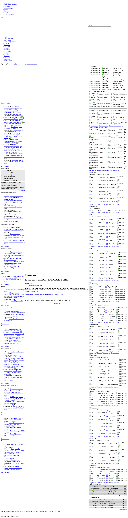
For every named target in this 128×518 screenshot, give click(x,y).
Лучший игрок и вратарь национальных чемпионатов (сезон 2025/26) (13, 419)
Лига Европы (8, 40)
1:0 (107, 180)
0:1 (106, 260)
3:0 (107, 187)
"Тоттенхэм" (103, 507)
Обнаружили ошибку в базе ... (13, 207)
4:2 (107, 426)
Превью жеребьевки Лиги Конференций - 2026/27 (13, 121)
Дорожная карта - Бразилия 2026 (12, 267)
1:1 (106, 267)
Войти (15, 64)
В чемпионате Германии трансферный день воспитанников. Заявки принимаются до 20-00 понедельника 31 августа (13, 109)
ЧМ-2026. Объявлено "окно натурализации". (14, 130)
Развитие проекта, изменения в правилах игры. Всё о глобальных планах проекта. (14, 235)
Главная (6, 3)
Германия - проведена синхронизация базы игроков (14, 118)
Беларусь (7, 57)
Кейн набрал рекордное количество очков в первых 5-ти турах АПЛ (13, 468)
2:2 (107, 223)
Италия (6, 48)
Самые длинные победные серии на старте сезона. (14, 392)
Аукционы (106, 170)
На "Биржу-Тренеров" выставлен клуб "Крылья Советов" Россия (14, 353)
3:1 (107, 343)
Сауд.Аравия (8, 60)
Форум (6, 9)
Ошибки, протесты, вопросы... (13, 196)
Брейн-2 (6, 11)
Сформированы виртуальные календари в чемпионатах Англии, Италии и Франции (14, 135)
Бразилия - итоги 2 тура (18, 289)
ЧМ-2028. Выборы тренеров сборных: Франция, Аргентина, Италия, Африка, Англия (13, 372)
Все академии (123, 509)
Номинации (106, 204)
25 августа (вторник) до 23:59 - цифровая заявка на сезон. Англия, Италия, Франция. (14, 155)
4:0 (107, 177)
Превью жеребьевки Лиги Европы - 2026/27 (13, 124)
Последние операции (95, 170)
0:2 (107, 476)
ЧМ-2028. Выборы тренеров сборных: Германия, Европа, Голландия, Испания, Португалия (13, 378)
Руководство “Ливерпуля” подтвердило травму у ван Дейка (14, 456)
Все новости (5, 166)
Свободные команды (10, 4)
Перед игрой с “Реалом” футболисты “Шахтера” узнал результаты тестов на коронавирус (14, 451)
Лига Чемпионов (9, 38)
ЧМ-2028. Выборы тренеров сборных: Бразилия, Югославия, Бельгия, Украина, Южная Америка (13, 365)
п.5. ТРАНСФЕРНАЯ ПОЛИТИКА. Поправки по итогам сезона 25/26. (13, 341)
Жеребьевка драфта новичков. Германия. (13, 127)
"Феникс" (102, 500)
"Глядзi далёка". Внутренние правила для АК (13, 293)
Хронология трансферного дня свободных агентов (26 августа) (13, 141)
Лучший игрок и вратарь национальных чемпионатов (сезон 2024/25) (14, 424)
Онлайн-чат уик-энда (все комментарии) (14, 277)
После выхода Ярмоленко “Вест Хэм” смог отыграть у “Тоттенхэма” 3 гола (13, 461)
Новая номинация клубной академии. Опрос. (12, 329)
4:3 (104, 210)
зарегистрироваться (31, 64)
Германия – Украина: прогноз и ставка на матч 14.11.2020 (13, 445)
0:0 (107, 219)
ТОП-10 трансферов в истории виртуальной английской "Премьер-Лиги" (14, 398)
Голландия (7, 51)
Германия (7, 45)
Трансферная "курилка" (15, 279)
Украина (6, 56)
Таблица (99, 204)
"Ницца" (101, 501)
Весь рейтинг (123, 495)
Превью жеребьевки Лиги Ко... (13, 218)
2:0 (107, 194)
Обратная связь (8, 14)
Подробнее (21, 190)
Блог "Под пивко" (16, 301)
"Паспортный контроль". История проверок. (13, 311)
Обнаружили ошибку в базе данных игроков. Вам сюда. (14, 241)
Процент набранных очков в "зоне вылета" (13, 389)
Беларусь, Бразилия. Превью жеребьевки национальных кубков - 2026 (13, 260)
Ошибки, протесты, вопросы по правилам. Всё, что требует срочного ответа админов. (14, 229)
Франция (7, 49)
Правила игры (8, 8)
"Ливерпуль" (103, 503)
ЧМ (5, 37)
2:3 (107, 201)
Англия (6, 43)
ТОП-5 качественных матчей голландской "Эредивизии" (14, 403)
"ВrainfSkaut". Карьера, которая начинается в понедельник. (14, 297)
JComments (57, 303)
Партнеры (7, 12)
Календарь (93, 204)
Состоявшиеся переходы (116, 126)
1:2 (107, 191)
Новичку (7, 6)
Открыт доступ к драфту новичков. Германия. (12, 114)
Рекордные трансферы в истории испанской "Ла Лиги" (14, 407)
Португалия (7, 52)
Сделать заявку (93, 126)
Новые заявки (103, 126)
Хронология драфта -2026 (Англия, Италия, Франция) (14, 160)
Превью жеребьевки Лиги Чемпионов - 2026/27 (13, 252)
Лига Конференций (10, 41)
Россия (6, 54)
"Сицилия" (102, 505)
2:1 (107, 184)
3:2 (106, 257)
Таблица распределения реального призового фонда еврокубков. (44, 294)
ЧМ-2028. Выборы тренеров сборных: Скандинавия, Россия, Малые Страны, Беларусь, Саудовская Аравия (14, 359)
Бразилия (7, 59)
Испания (7, 46)
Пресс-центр (115, 204)
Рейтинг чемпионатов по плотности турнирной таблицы (14, 315)
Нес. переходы (114, 170)
